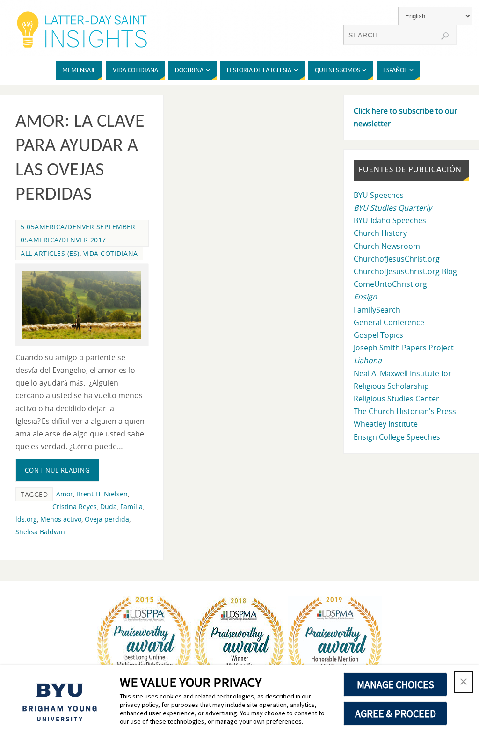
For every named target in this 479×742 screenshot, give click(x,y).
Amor (64, 493)
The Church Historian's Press (405, 411)
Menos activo (60, 519)
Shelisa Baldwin (40, 531)
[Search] (445, 36)
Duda (108, 506)
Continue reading (57, 470)
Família (131, 506)
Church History (380, 233)
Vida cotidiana (110, 253)
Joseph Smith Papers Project (404, 347)
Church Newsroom (387, 246)
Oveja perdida (107, 519)
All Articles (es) (50, 253)
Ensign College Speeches (397, 437)
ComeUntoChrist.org (390, 284)
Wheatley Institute (386, 424)
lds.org (26, 519)
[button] (463, 682)
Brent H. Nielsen (102, 493)
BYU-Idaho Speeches (390, 220)
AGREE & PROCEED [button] (395, 713)
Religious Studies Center (396, 398)
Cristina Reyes (74, 506)
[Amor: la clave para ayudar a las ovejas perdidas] (81, 305)
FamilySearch (377, 310)
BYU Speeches (379, 195)
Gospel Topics (378, 335)
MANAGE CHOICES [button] (395, 684)
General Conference (389, 322)
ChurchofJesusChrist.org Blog (405, 271)
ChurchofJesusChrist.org (397, 259)
